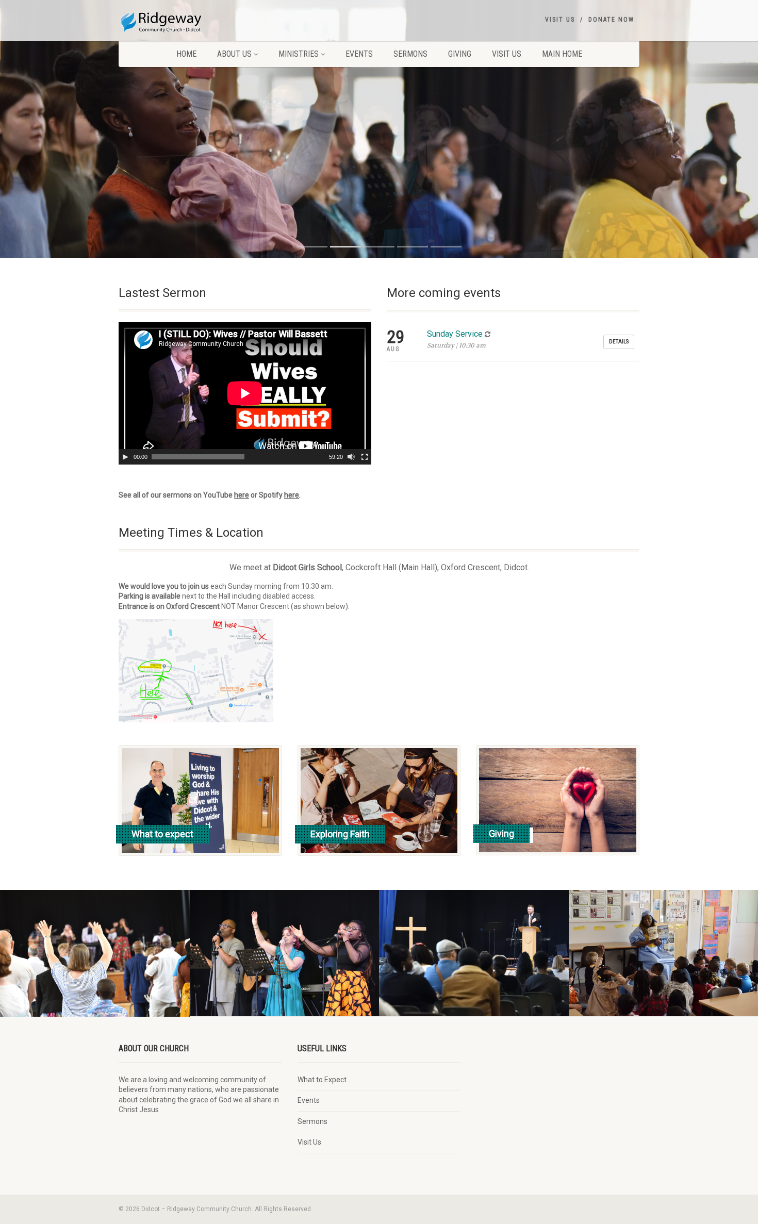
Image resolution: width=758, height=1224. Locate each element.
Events (359, 54)
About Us (234, 54)
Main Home (562, 54)
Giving (459, 54)
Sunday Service (455, 334)
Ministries (298, 54)
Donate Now (611, 19)
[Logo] (200, 21)
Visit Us (560, 19)
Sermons (410, 54)
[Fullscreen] (364, 457)
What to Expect (322, 1080)
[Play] (125, 457)
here (241, 495)
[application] (245, 393)
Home (186, 54)
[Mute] (351, 457)
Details (619, 341)
